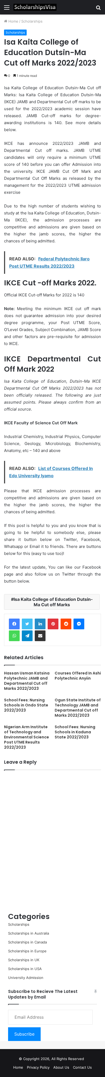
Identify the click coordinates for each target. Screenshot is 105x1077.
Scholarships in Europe (27, 951)
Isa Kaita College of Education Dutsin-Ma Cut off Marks (53, 602)
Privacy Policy (38, 1067)
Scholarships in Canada (27, 942)
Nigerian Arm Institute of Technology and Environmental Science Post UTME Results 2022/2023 (26, 737)
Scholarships (32, 21)
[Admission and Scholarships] (35, 7)
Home (12, 21)
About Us (61, 1067)
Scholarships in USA (25, 969)
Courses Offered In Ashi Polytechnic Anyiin (78, 675)
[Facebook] (14, 624)
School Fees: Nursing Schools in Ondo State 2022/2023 (26, 705)
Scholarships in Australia (28, 933)
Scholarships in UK (23, 960)
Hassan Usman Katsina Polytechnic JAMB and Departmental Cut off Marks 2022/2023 (27, 680)
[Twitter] (27, 624)
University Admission (25, 977)
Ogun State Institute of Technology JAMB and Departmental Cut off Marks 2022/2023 (78, 707)
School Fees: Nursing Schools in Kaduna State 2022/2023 (75, 732)
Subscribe (24, 1034)
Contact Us (82, 1067)
